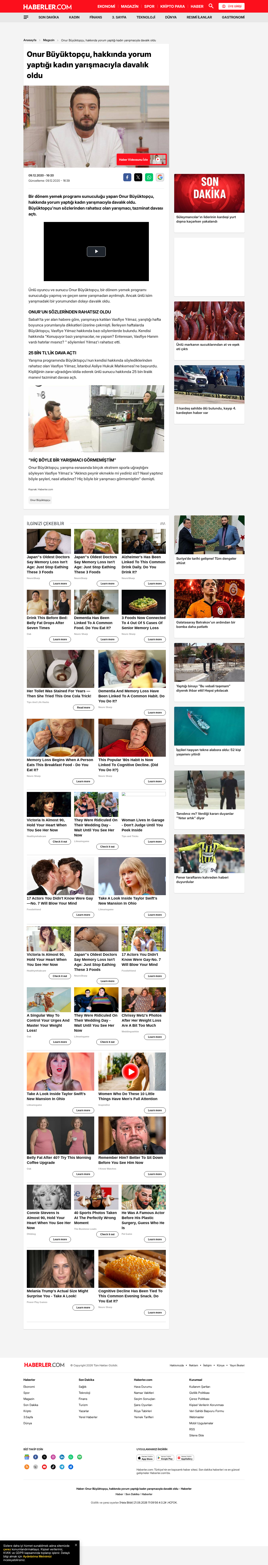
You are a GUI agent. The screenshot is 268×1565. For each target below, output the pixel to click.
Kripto (27, 1411)
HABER (197, 6)
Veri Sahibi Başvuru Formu (206, 1411)
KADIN (74, 17)
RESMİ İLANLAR (199, 17)
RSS (192, 1429)
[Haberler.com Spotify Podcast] (79, 1457)
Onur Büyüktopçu (40, 500)
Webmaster (196, 1417)
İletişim (207, 1365)
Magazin (48, 40)
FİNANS (96, 17)
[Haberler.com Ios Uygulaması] (145, 1458)
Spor (26, 1392)
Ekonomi (29, 1386)
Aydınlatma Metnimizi (37, 1556)
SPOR (149, 6)
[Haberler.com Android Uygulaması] (165, 1458)
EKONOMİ (106, 6)
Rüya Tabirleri (143, 1411)
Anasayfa (29, 40)
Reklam (193, 1365)
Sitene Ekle (196, 1435)
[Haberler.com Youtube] (44, 1467)
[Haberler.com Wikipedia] (35, 1467)
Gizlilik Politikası (199, 1392)
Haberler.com (143, 1379)
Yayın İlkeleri (237, 1365)
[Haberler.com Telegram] (62, 1467)
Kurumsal (195, 1379)
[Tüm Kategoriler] (25, 17)
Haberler (29, 1379)
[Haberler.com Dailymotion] (70, 1467)
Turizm (83, 1405)
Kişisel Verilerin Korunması (206, 1405)
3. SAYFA (119, 17)
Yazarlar (84, 1411)
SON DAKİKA (49, 17)
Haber (119, 1494)
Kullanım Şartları (199, 1386)
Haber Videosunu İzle (133, 159)
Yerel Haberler (88, 1417)
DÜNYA (171, 17)
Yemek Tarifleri (143, 1417)
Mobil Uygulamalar (201, 1423)
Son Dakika (30, 1405)
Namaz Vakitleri (144, 1392)
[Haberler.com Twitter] (44, 1457)
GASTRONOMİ (233, 17)
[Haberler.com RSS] (26, 1467)
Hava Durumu (143, 1386)
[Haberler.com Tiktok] (53, 1467)
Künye (220, 1365)
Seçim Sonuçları (144, 1399)
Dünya (27, 1423)
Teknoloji (84, 1392)
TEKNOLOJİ (146, 17)
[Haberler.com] (44, 1365)
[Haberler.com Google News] (26, 1457)
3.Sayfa (28, 1417)
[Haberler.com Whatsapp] (70, 1457)
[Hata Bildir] (126, 1502)
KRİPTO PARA (172, 6)
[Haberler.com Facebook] (35, 1457)
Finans (83, 1399)
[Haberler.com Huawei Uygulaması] (185, 1458)
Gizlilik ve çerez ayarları (105, 1502)
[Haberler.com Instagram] (53, 1457)
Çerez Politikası (199, 1399)
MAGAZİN (129, 6)
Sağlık (82, 1386)
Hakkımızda (177, 1365)
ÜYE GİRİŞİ (234, 6)
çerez (7, 1549)
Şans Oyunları (143, 1405)
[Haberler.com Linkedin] (62, 1457)
